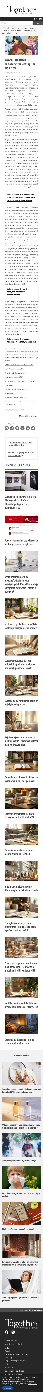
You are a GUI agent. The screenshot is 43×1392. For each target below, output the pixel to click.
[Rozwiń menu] (2, 19)
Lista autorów (35, 1310)
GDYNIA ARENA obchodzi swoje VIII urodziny (20, 443)
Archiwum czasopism (14, 1374)
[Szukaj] (38, 23)
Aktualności (29, 28)
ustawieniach (32, 1384)
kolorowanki (19, 231)
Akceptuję (7, 1388)
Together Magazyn (11, 28)
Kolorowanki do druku (14, 1371)
